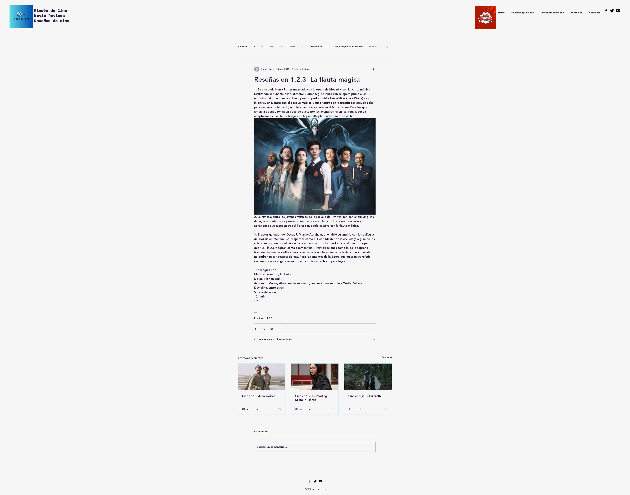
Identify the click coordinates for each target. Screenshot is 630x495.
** (262, 46)
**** (281, 46)
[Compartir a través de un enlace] (279, 328)
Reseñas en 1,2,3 (319, 46)
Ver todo (387, 357)
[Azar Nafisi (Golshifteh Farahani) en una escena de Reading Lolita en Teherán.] (314, 377)
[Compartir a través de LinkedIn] (271, 328)
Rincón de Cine (51, 11)
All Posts (242, 46)
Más (371, 46)
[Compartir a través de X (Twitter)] (263, 328)
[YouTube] (617, 10)
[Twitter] (612, 10)
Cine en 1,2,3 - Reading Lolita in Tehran (311, 398)
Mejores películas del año (349, 46)
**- (302, 46)
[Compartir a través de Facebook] (255, 328)
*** (271, 46)
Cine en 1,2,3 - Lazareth (364, 396)
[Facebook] (606, 10)
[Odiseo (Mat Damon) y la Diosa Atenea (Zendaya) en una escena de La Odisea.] (261, 377)
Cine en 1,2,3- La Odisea (258, 396)
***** (292, 46)
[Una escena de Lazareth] (368, 377)
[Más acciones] (374, 69)
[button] (387, 46)
